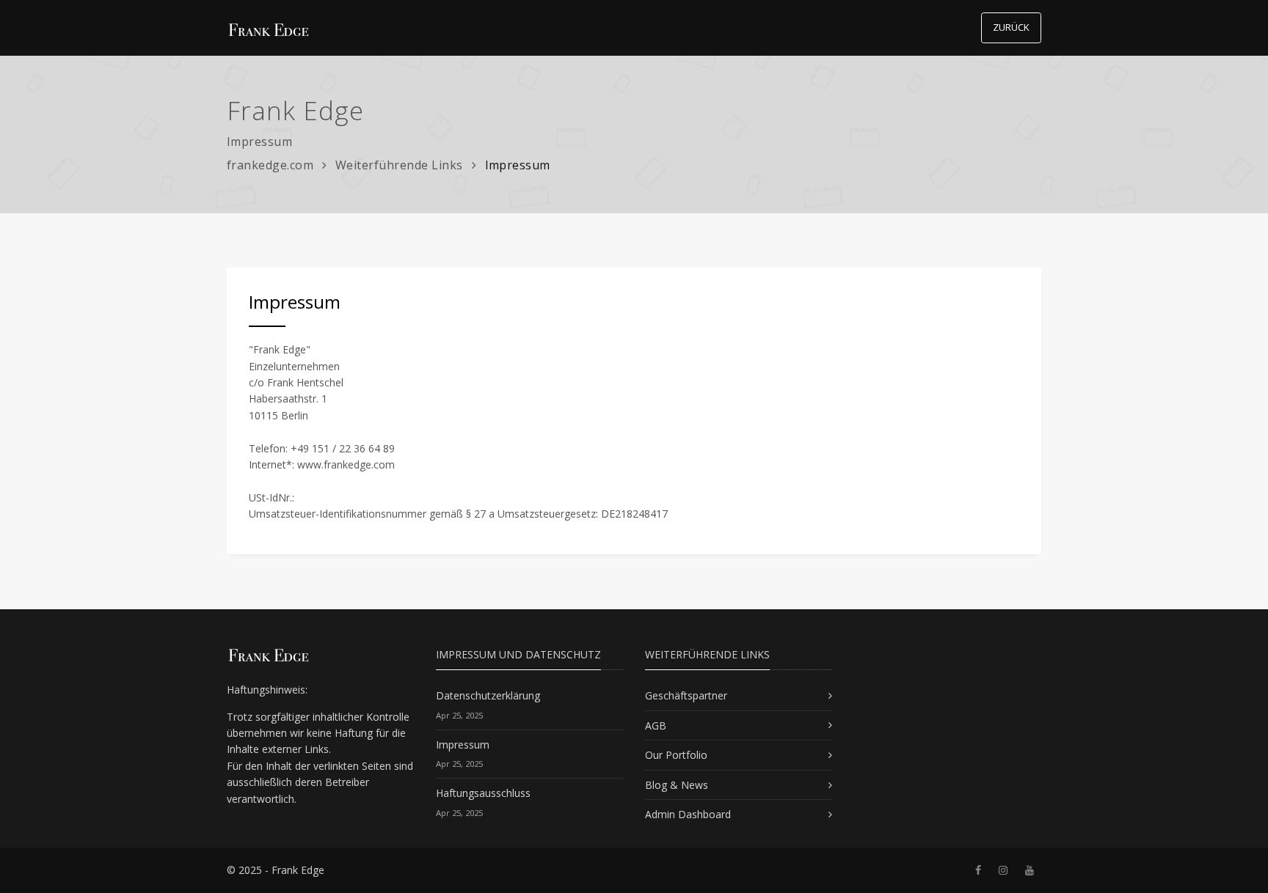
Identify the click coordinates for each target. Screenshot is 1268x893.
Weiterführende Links (399, 165)
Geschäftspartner (686, 695)
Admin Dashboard (688, 814)
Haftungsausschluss (483, 793)
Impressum (462, 744)
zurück (1011, 27)
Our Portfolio (676, 755)
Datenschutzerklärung (488, 695)
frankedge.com (270, 165)
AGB (655, 725)
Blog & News (676, 785)
